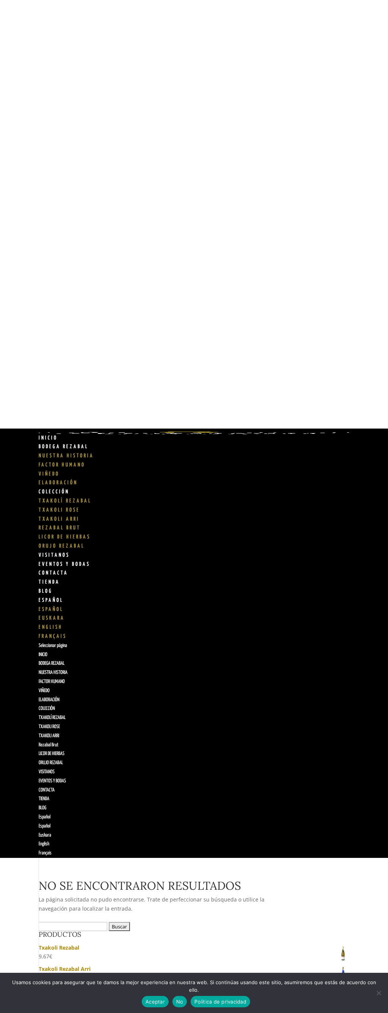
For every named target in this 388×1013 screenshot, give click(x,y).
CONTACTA (53, 573)
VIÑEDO (49, 474)
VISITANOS (54, 555)
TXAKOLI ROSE (59, 510)
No (179, 1002)
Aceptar (155, 1002)
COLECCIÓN (54, 492)
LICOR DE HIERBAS (65, 537)
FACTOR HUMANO (62, 465)
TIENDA (49, 582)
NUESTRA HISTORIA (66, 456)
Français (53, 636)
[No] (378, 993)
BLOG (46, 591)
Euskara (52, 618)
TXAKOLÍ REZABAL (65, 501)
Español (51, 600)
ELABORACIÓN (58, 482)
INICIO (48, 438)
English (51, 627)
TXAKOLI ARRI (59, 519)
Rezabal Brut (60, 528)
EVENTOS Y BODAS (64, 564)
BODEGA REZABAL (63, 446)
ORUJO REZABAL (61, 546)
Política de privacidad (220, 1002)
